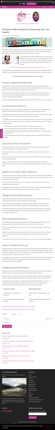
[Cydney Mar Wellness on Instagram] (8, 411)
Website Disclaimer (33, 390)
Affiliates (30, 396)
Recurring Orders (32, 377)
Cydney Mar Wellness (32, 422)
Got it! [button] (47, 426)
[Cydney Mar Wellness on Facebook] (5, 411)
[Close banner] (53, 3)
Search (30, 375)
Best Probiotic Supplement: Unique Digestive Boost (15, 346)
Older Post (6, 318)
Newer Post (48, 318)
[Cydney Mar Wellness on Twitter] (3, 411)
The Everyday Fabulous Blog (9, 372)
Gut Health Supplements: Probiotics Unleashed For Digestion (17, 341)
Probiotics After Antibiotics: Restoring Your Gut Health (15, 356)
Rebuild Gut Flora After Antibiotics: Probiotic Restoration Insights (18, 306)
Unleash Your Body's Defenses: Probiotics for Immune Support (18, 309)
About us (31, 378)
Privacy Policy (32, 386)
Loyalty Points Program (34, 397)
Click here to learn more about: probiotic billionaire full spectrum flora (27, 67)
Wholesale (31, 394)
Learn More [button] (5, 427)
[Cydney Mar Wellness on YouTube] (11, 411)
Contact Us (31, 380)
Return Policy (32, 382)
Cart (52, 7)
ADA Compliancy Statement (35, 401)
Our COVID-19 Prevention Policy (36, 399)
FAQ (30, 392)
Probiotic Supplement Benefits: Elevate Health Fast (15, 336)
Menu (5, 7)
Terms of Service (32, 388)
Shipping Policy (32, 384)
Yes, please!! (31, 3)
